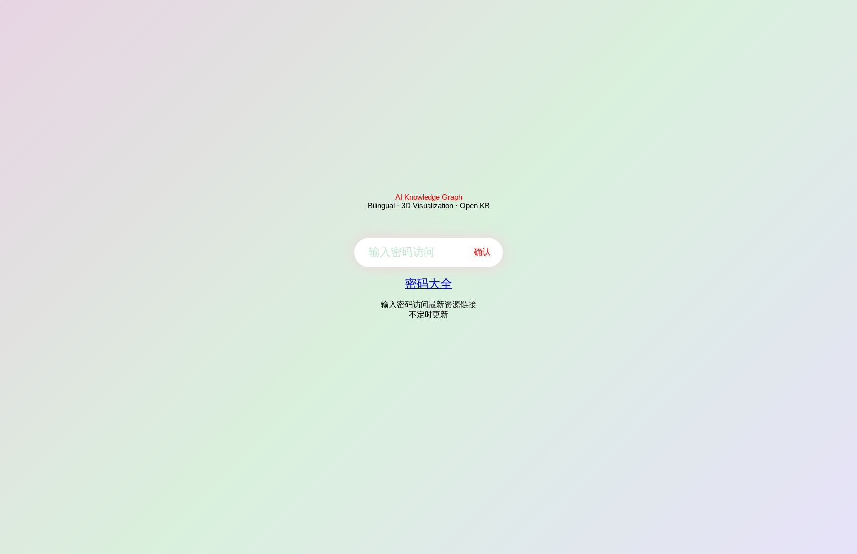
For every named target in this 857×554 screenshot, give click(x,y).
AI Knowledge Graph (428, 197)
